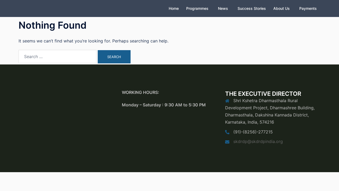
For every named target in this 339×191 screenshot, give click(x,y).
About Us (281, 8)
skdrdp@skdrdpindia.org (258, 141)
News (223, 8)
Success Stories (252, 8)
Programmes (197, 8)
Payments (308, 8)
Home (174, 8)
